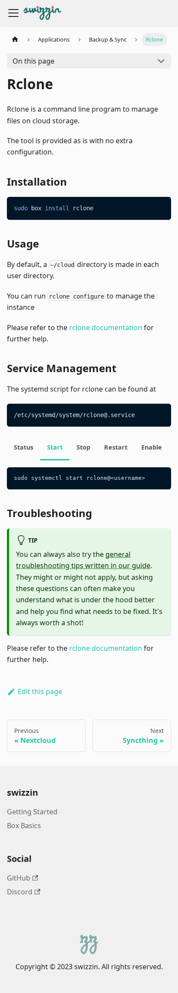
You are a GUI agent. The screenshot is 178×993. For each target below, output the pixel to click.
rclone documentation (105, 327)
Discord (19, 892)
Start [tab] (55, 447)
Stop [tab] (83, 447)
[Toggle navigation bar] (13, 12)
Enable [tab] (151, 447)
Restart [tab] (115, 447)
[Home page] (15, 39)
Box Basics (24, 825)
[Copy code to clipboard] (160, 207)
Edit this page (40, 691)
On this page (33, 61)
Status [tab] (23, 447)
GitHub (18, 878)
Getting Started (32, 811)
